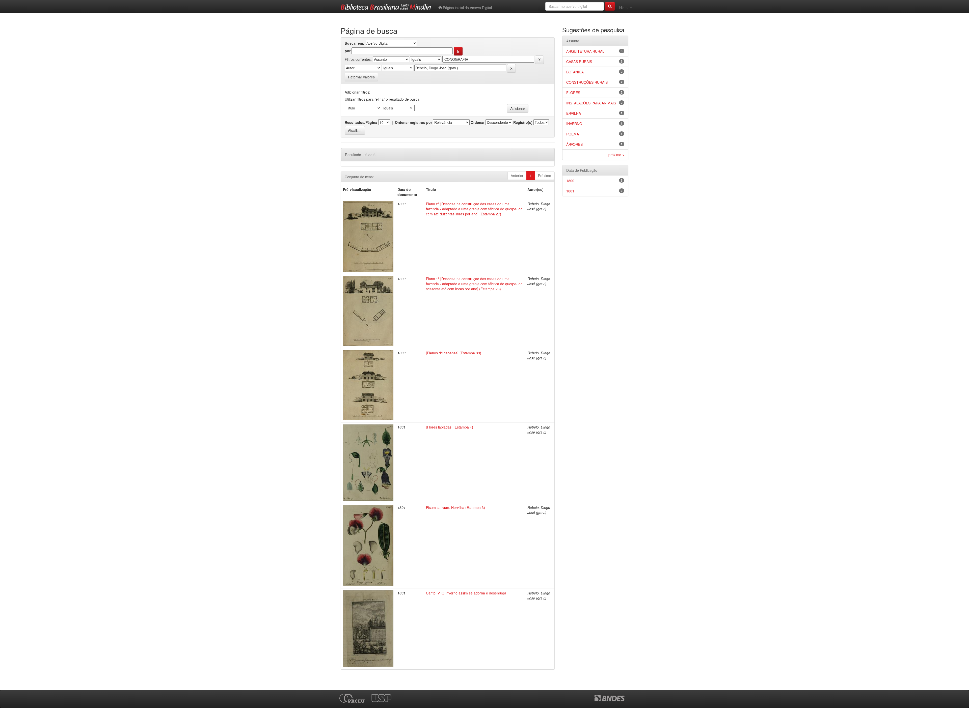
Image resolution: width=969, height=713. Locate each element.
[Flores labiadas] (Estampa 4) (449, 427)
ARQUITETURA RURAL (585, 51)
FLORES (573, 92)
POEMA (572, 133)
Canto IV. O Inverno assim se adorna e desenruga (466, 592)
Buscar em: (354, 43)
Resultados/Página (361, 122)
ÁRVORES (574, 144)
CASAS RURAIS (579, 61)
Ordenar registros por (413, 122)
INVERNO (574, 123)
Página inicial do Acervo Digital (467, 7)
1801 (570, 190)
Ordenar (477, 122)
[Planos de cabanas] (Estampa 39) (453, 352)
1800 (570, 180)
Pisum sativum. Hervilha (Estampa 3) (455, 507)
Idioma (624, 7)
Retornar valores (361, 76)
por (348, 50)
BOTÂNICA (575, 71)
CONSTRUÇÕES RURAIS (587, 82)
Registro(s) (522, 122)
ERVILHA (573, 113)
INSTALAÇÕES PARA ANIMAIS (591, 102)
